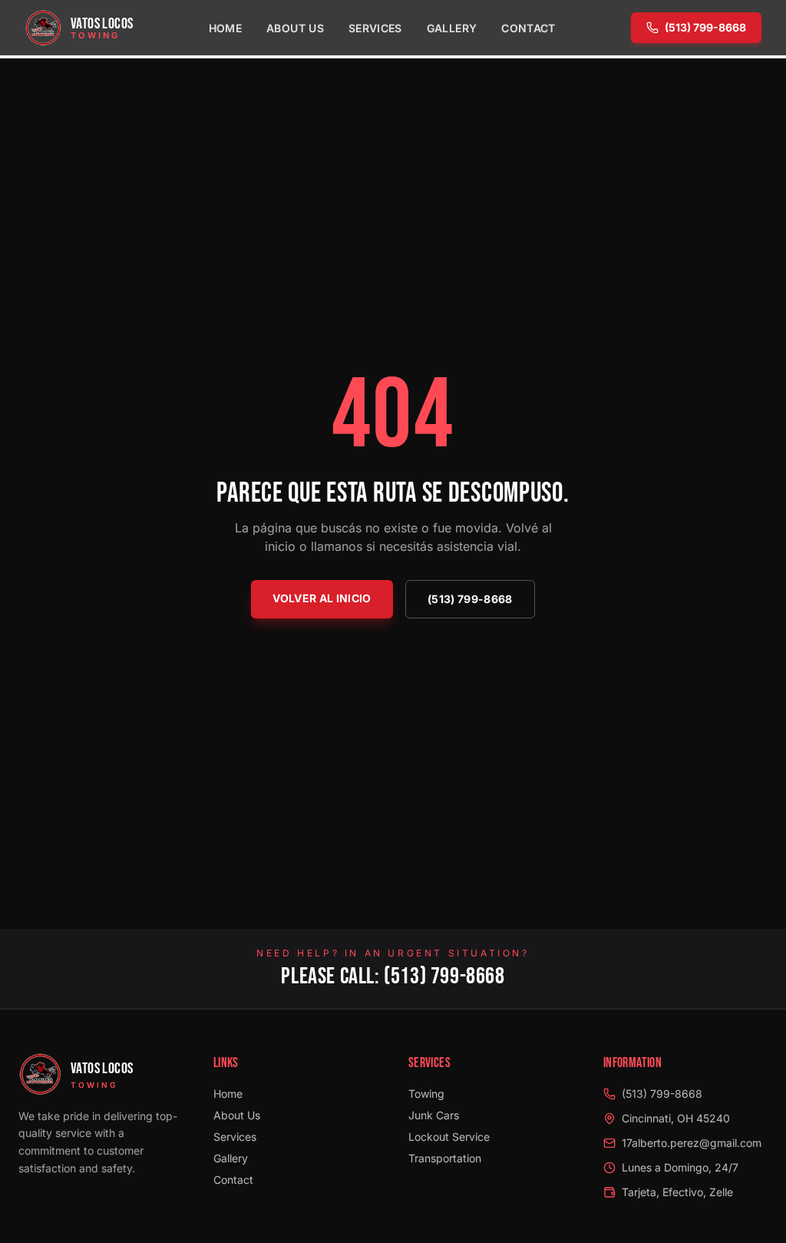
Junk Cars (433, 1115)
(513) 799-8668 (705, 27)
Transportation (444, 1158)
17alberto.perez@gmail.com (691, 1142)
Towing (426, 1093)
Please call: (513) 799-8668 (392, 976)
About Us (295, 28)
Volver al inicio (322, 598)
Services (375, 28)
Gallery (452, 28)
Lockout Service (449, 1136)
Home (225, 28)
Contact (528, 28)
